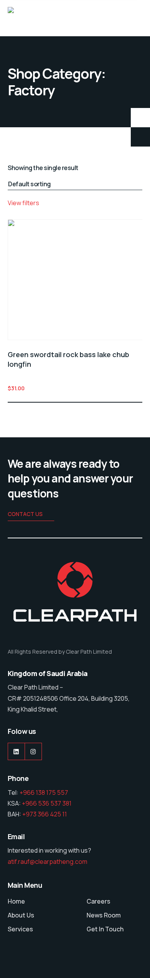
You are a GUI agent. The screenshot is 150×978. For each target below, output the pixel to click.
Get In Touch (105, 929)
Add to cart (137, 388)
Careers (98, 901)
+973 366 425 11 (44, 814)
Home (16, 901)
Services (20, 929)
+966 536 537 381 (47, 803)
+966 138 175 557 (44, 792)
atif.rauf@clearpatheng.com (47, 861)
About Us (21, 915)
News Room (104, 915)
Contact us (25, 514)
